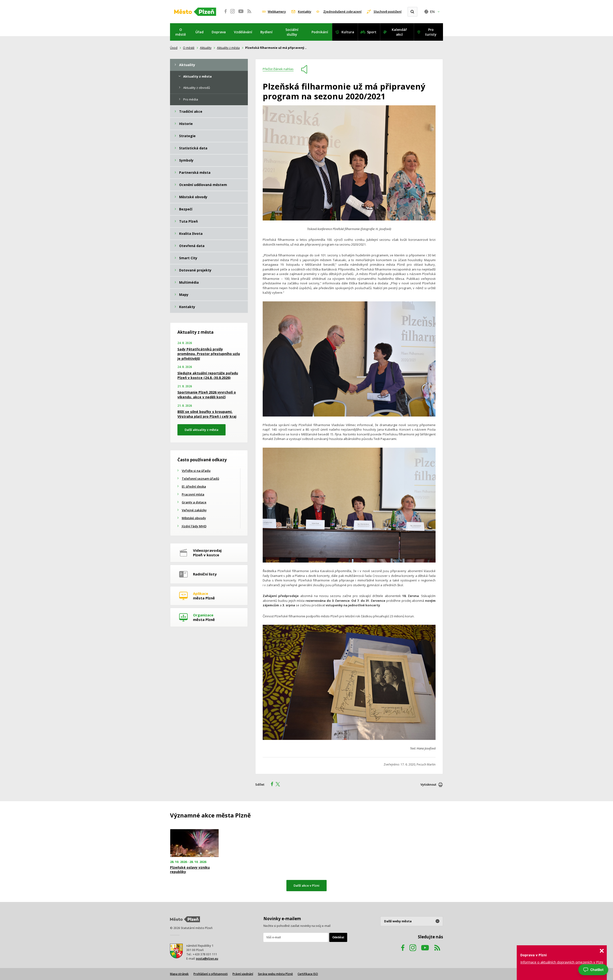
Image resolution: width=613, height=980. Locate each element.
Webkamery (277, 11)
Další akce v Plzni (306, 885)
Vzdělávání (243, 32)
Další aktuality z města (201, 430)
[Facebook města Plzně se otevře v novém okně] (224, 14)
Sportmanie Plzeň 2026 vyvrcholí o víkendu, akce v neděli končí (206, 394)
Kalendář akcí (399, 32)
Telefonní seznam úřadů (200, 478)
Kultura (347, 32)
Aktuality (205, 48)
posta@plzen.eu (207, 959)
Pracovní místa (193, 494)
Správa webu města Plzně (275, 974)
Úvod (173, 48)
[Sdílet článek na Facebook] (270, 784)
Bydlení (266, 32)
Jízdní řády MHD (194, 526)
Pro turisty (431, 32)
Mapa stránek (179, 974)
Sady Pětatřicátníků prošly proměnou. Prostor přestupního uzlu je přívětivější (208, 354)
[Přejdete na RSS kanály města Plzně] (249, 14)
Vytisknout (428, 784)
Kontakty (304, 11)
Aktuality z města (228, 48)
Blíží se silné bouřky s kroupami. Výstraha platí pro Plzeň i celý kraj (206, 414)
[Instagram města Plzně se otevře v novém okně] (232, 14)
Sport (371, 32)
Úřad (199, 32)
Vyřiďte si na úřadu (196, 470)
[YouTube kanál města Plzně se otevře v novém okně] (425, 952)
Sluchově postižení (388, 11)
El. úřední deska (194, 486)
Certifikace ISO (308, 974)
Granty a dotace (194, 502)
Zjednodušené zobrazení (342, 11)
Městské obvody (194, 518)
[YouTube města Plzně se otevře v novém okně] (241, 14)
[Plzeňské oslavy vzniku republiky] (194, 843)
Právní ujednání (243, 974)
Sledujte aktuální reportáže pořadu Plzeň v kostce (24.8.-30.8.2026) (207, 375)
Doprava (219, 32)
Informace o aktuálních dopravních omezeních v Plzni (561, 962)
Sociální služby (291, 32)
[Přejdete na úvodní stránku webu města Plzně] (195, 11)
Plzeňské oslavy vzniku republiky (190, 869)
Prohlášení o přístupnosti (210, 974)
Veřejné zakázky (194, 510)
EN (432, 12)
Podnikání (320, 32)
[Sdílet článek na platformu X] (279, 784)
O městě (180, 32)
